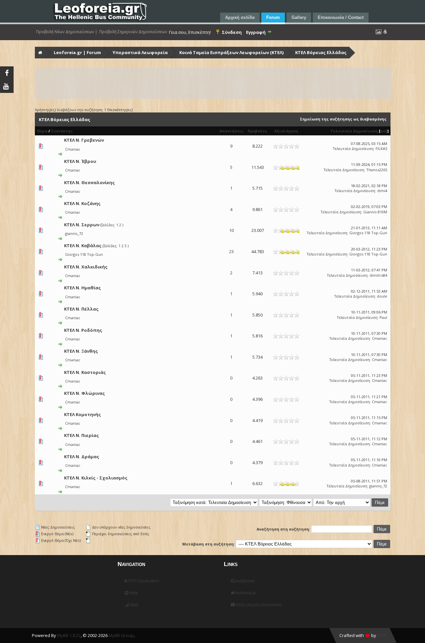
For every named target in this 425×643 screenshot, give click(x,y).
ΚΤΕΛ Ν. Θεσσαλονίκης (89, 182)
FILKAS (381, 148)
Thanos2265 (376, 169)
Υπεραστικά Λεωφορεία (140, 52)
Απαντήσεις (231, 130)
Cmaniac (72, 149)
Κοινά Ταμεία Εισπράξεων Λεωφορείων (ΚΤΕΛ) (231, 52)
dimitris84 (378, 275)
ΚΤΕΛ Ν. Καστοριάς (85, 372)
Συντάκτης (62, 130)
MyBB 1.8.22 (69, 635)
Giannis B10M (375, 211)
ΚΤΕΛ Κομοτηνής (82, 414)
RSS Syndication (143, 581)
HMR (381, 635)
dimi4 (382, 190)
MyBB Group (121, 635)
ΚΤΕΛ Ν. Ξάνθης (81, 351)
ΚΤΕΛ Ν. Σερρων (81, 225)
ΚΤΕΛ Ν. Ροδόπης (83, 330)
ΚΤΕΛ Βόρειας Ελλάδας (321, 52)
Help (133, 593)
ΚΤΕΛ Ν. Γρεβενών (84, 140)
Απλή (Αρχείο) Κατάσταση (258, 605)
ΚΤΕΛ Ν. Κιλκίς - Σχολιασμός (96, 478)
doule (382, 296)
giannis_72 (74, 233)
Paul (383, 317)
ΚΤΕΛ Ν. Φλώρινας (84, 393)
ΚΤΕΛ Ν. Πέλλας (81, 309)
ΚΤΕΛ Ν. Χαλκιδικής (86, 267)
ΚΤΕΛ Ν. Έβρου (80, 161)
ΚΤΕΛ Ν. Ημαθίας (82, 288)
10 (231, 230)
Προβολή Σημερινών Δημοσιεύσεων (133, 32)
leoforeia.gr (245, 593)
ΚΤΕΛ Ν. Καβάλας (83, 246)
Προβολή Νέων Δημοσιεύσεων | (66, 32)
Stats (133, 605)
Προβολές (257, 130)
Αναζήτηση (244, 581)
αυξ (383, 130)
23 (231, 251)
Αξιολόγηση (286, 130)
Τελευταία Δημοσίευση (354, 130)
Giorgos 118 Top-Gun (368, 232)
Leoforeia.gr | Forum (77, 52)
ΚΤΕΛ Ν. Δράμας (81, 457)
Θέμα (42, 130)
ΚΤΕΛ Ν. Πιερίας (81, 435)
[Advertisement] (213, 83)
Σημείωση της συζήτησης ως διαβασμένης (343, 118)
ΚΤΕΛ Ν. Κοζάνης (82, 203)
